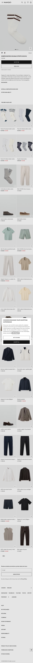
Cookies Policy (15, 333)
